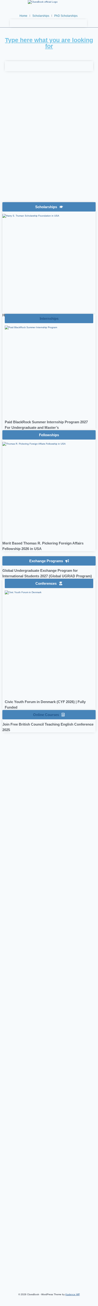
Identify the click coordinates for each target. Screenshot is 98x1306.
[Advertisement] (49, 145)
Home (23, 15)
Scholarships (40, 15)
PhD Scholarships (66, 15)
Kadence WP (72, 1294)
